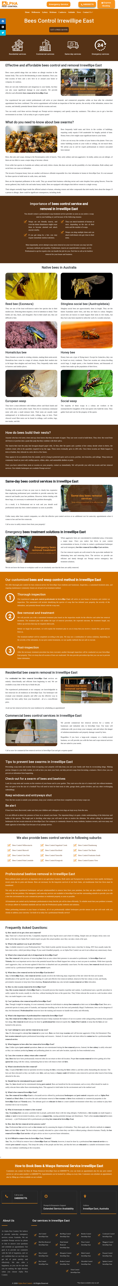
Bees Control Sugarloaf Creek (56, 845)
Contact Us (87, 12)
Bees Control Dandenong (87, 845)
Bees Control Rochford (53, 850)
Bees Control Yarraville (53, 855)
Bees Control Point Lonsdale (22, 860)
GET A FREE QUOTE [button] (59, 30)
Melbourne (35, 12)
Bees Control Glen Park (21, 855)
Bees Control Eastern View (88, 860)
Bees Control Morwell (20, 850)
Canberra (62, 12)
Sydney (45, 12)
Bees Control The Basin (87, 850)
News (79, 12)
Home (27, 12)
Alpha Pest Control (25, 1283)
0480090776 (88, 4)
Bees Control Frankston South (89, 855)
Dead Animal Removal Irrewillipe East (64, 1244)
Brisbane (53, 12)
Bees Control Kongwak (54, 860)
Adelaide (71, 12)
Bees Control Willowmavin (22, 845)
